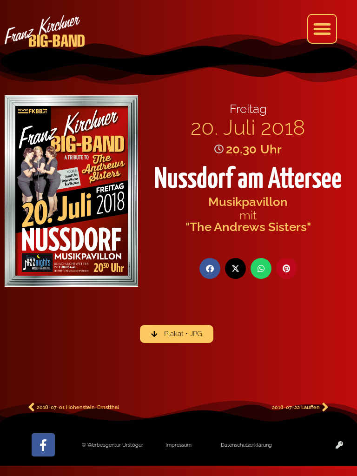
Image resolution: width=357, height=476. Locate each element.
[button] (322, 29)
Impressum (178, 445)
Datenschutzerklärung (246, 445)
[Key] (339, 445)
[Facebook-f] (43, 444)
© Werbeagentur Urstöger (112, 445)
